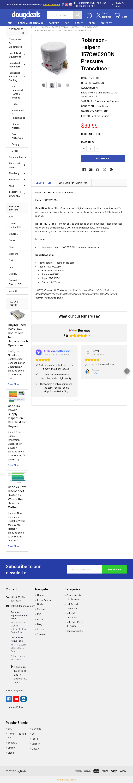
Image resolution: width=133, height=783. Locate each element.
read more (13, 384)
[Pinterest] (111, 170)
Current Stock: (92, 133)
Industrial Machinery (14, 64)
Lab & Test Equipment (15, 55)
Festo (12, 266)
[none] (55, 58)
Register (107, 16)
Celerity (13, 273)
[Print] (98, 170)
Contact (106, 23)
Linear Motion (16, 126)
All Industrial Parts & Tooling (17, 92)
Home (9, 23)
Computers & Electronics (15, 43)
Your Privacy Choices (66, 779)
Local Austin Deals (30, 23)
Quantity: (87, 141)
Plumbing (14, 173)
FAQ (67, 23)
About (79, 23)
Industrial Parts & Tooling (14, 76)
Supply (15, 144)
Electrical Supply (14, 165)
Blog (92, 23)
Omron (12, 240)
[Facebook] (63, 4)
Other (15, 150)
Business (14, 179)
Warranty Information (73, 182)
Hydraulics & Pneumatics (18, 114)
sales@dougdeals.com (23, 605)
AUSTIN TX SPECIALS (15, 193)
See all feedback (51, 4)
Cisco (12, 246)
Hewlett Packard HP (15, 225)
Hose (15, 103)
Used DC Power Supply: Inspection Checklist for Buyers (17, 416)
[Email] (91, 170)
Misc (11, 185)
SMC (11, 216)
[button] (31, 371)
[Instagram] (71, 4)
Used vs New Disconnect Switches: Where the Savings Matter (17, 497)
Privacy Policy (15, 706)
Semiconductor (17, 157)
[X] (104, 170)
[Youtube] (16, 699)
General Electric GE (15, 282)
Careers (53, 23)
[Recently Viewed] (90, 15)
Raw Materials (17, 136)
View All (13, 290)
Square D (13, 233)
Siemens (13, 253)
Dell (11, 260)
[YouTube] (66, 4)
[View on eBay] (88, 352)
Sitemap (41, 634)
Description (43, 182)
